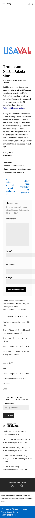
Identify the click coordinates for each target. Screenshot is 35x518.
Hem (5, 368)
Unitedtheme (9, 515)
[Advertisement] (17, 26)
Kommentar (10, 220)
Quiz (5, 389)
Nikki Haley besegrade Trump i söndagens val (10, 186)
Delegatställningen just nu (13, 108)
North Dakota (18, 172)
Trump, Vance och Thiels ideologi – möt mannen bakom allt (17, 331)
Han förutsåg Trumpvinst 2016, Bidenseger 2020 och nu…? (17, 459)
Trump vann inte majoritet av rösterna (15, 339)
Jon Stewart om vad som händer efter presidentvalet (16, 353)
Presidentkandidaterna (13, 165)
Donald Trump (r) (17, 169)
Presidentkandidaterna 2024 (14, 379)
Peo (7, 83)
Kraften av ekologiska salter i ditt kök (16, 323)
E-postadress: (8, 404)
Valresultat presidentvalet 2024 (16, 346)
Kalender (6, 384)
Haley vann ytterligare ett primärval (24, 186)
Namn (9, 251)
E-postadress (10, 264)
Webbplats (10, 278)
